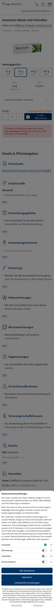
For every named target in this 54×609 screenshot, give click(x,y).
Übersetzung (6, 550)
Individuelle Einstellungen (27, 582)
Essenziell (5, 545)
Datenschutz (16, 605)
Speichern (27, 577)
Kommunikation (8, 562)
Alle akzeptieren (27, 570)
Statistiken (6, 556)
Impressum (38, 605)
